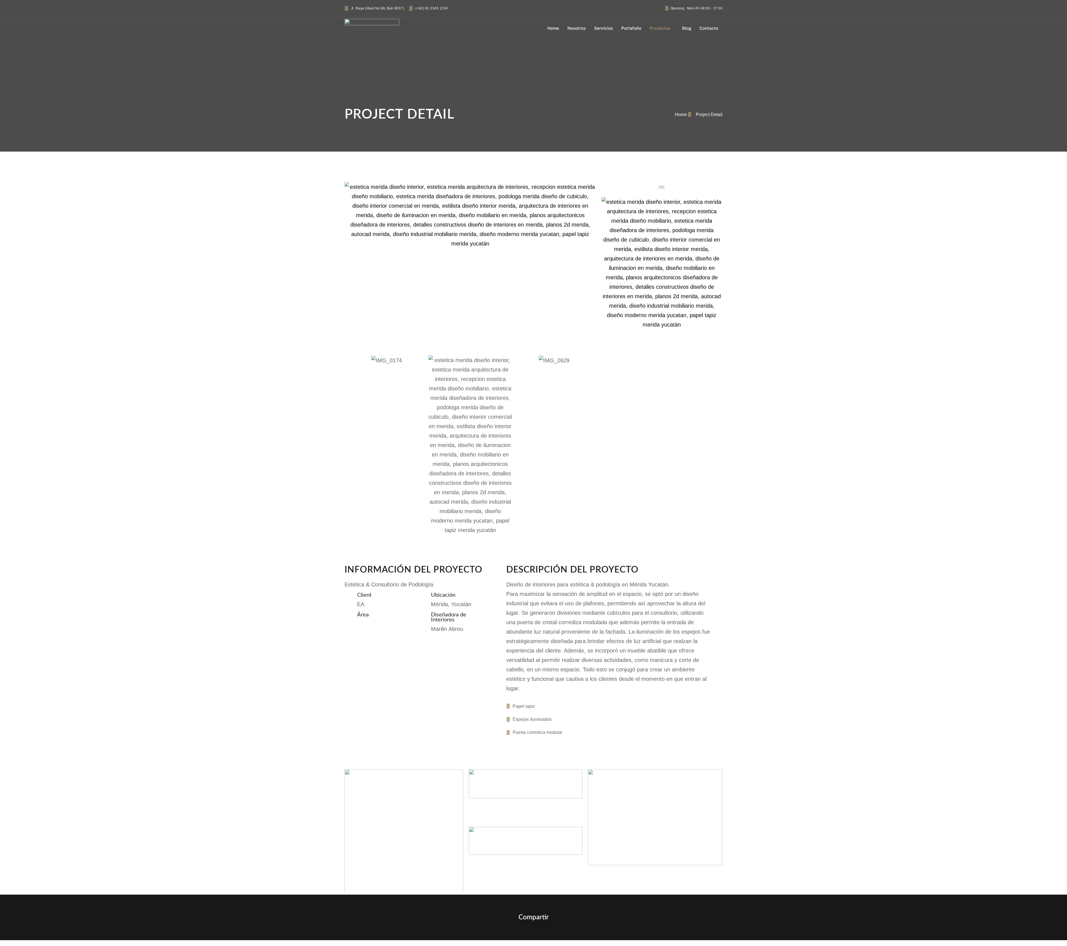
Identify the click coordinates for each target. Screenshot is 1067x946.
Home (553, 28)
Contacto (708, 28)
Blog (686, 28)
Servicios (603, 28)
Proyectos (660, 28)
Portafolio (631, 28)
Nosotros (576, 28)
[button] (350, 444)
